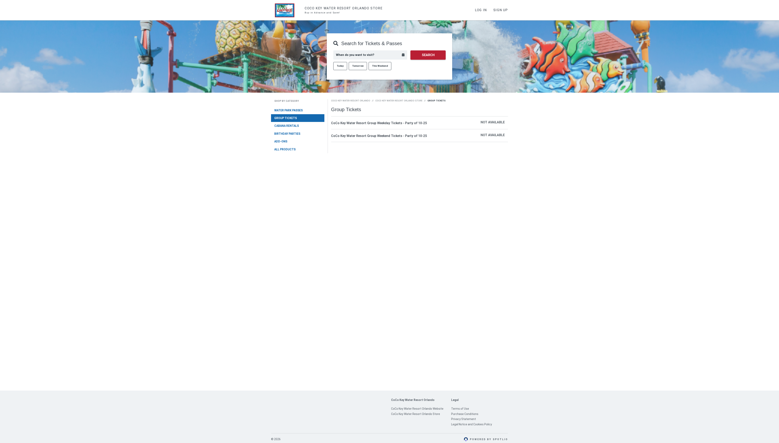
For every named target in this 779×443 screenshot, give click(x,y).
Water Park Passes (288, 110)
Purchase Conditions (464, 414)
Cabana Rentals (286, 125)
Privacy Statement (463, 419)
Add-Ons (280, 141)
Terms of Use (460, 408)
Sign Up (500, 10)
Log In (481, 10)
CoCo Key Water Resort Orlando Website (417, 408)
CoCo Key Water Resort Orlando (350, 100)
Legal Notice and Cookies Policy (471, 424)
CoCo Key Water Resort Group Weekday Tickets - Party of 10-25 (379, 123)
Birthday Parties (287, 133)
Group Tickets (285, 118)
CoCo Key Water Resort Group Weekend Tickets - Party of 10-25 (379, 136)
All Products (285, 149)
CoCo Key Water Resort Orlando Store (398, 100)
